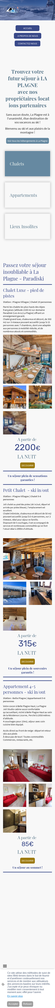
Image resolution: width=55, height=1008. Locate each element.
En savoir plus (15, 996)
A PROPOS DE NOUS (27, 35)
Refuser (27, 1004)
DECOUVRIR (27, 465)
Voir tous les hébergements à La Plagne (27, 140)
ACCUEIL (27, 28)
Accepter (13, 1004)
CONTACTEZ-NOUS (27, 43)
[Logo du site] (12, 10)
